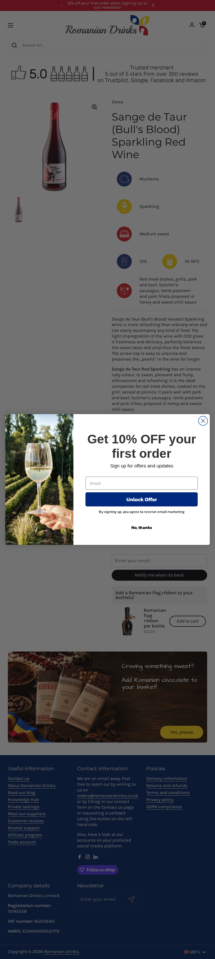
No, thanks (141, 527)
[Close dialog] (203, 420)
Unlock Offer (141, 499)
